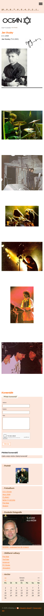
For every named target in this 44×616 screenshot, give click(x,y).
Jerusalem (6, 568)
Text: (4, 415)
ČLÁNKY (6, 497)
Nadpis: (5, 409)
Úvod (3, 27)
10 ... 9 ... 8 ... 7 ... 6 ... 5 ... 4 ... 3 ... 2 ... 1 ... (20, 9)
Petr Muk (6, 503)
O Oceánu (8, 27)
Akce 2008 (6, 494)
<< (5, 578)
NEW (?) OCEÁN (9, 500)
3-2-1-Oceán (7, 492)
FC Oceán (6, 565)
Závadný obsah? (26, 608)
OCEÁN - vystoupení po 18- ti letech (16, 547)
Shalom (5, 506)
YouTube (6, 559)
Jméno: (5, 402)
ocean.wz (6, 562)
